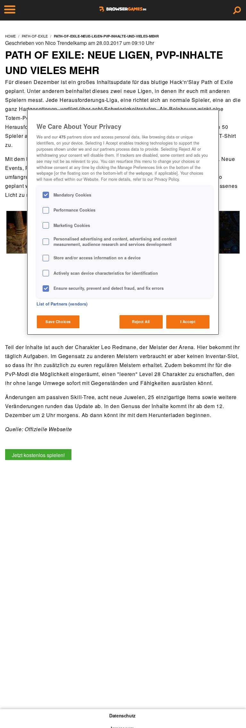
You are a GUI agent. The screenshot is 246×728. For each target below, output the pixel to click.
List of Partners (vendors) (62, 304)
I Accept (188, 321)
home (10, 35)
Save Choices (58, 321)
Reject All (141, 321)
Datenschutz (122, 715)
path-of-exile (35, 35)
